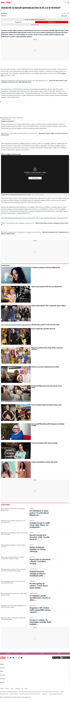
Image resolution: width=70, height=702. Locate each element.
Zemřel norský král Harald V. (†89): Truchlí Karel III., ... (39, 537)
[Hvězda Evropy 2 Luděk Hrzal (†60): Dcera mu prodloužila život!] (16, 294)
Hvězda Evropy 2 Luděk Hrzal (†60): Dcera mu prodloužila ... (40, 525)
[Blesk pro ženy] (6, 3)
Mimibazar (32, 581)
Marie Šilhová (4, 13)
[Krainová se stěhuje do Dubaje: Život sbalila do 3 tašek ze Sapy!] (16, 412)
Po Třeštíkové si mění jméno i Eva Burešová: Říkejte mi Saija (45, 267)
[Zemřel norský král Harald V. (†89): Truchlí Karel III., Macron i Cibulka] (16, 313)
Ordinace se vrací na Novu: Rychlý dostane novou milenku (45, 367)
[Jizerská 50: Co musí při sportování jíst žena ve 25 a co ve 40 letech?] (1, 11)
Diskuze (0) (3, 15)
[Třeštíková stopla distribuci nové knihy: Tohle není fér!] (16, 469)
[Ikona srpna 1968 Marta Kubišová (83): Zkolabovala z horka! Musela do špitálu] (16, 431)
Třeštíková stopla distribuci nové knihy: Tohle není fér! (44, 462)
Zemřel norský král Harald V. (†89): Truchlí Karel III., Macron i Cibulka (48, 305)
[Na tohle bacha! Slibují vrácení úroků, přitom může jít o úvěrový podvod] (16, 393)
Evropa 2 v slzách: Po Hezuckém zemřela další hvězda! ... (40, 622)
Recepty (59, 653)
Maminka (8, 653)
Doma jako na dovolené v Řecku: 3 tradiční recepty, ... (40, 561)
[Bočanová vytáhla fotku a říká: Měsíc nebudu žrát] (16, 336)
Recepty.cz (32, 557)
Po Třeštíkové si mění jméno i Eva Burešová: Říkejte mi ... (39, 513)
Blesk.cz (32, 508)
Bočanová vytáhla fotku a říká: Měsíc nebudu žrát (43, 329)
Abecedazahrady (34, 593)
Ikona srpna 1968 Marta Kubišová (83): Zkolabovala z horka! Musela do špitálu (47, 424)
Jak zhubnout (25, 653)
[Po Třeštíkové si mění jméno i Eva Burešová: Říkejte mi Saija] (16, 275)
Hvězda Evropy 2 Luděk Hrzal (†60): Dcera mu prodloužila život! (46, 286)
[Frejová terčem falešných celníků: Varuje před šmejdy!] (16, 450)
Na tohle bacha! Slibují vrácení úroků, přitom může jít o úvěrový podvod (46, 386)
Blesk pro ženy (33, 569)
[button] (68, 2)
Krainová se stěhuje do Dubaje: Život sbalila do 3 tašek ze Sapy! (46, 405)
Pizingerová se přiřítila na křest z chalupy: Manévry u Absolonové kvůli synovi (47, 348)
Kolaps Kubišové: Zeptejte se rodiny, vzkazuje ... (38, 549)
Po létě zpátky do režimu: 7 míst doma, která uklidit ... (39, 585)
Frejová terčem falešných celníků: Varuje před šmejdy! (44, 443)
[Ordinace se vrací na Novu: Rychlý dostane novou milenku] (16, 374)
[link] (8, 658)
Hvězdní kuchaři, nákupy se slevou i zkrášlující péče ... (38, 573)
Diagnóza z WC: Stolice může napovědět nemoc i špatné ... (40, 610)
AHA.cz (31, 545)
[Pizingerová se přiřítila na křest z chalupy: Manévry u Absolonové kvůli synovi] (16, 355)
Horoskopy (42, 653)
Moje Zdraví (33, 605)
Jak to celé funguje (35, 24)
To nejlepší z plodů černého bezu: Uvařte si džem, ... (40, 598)
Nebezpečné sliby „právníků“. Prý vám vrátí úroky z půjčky (45, 324)
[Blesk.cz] (2, 658)
